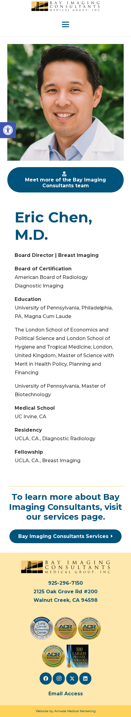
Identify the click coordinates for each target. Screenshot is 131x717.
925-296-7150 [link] (65, 583)
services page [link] (73, 517)
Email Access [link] (65, 694)
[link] (8, 130)
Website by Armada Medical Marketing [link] (66, 711)
